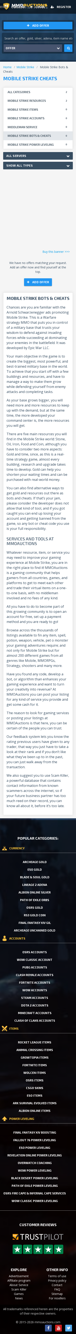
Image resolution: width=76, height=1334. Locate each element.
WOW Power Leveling (35, 1170)
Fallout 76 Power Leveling (34, 1140)
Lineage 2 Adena (34, 885)
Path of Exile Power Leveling (35, 1185)
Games (19, 1294)
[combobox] (38, 156)
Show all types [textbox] (19, 165)
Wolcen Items (34, 1072)
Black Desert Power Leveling (34, 1178)
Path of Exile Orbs (34, 900)
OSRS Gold (34, 907)
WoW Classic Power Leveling (35, 1201)
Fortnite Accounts (34, 982)
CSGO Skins (34, 1088)
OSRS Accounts (34, 952)
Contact (57, 1285)
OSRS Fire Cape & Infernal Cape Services (34, 1193)
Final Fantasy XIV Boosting (34, 1132)
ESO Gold (34, 869)
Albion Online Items (34, 1110)
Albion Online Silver (35, 892)
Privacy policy (57, 1280)
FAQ (57, 1289)
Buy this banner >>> (56, 252)
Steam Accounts (34, 997)
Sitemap (57, 1294)
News (19, 1298)
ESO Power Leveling (34, 1147)
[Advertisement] (38, 211)
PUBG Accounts (34, 967)
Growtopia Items (35, 1057)
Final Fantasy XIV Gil (35, 923)
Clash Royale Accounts (34, 975)
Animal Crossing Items (34, 1050)
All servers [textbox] (16, 156)
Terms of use (57, 1276)
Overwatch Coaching (35, 1163)
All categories (37, 92)
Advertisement (19, 1276)
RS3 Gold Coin (35, 915)
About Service (19, 1285)
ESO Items (34, 1095)
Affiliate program (18, 1280)
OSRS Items (34, 1080)
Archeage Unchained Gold (34, 930)
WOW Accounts (34, 990)
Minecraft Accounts (35, 1013)
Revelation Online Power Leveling (34, 1155)
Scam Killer (18, 1289)
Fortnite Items (34, 1065)
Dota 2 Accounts (34, 1005)
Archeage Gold (35, 862)
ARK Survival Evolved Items (35, 1103)
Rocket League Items (34, 1042)
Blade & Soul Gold (34, 877)
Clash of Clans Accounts (34, 1020)
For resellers (57, 1298)
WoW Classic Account (34, 959)
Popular (18, 7)
